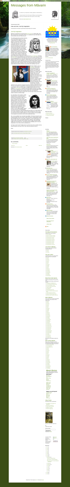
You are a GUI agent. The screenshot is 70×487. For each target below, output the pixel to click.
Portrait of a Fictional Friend (51, 458)
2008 (47, 453)
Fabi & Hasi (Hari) (49, 376)
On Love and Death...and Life (50, 285)
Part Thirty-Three (48, 337)
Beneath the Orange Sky (49, 405)
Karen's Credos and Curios (50, 114)
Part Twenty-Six (48, 329)
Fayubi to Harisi (48, 378)
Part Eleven (48, 312)
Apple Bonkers (49, 197)
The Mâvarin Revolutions (51, 232)
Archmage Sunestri (49, 392)
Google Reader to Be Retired (50, 204)
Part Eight (47, 265)
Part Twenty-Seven (49, 330)
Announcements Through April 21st (51, 89)
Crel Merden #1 (48, 385)
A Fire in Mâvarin (48, 234)
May (48, 469)
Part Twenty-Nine (48, 332)
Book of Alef (48, 375)
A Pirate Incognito (48, 287)
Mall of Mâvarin (48, 297)
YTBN (47, 226)
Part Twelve (48, 313)
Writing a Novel (49, 211)
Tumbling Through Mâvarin (51, 73)
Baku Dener (48, 395)
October (48, 463)
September (49, 464)
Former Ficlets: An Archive (50, 406)
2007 (47, 454)
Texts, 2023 (48, 145)
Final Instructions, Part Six (50, 243)
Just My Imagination (16, 31)
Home (27, 145)
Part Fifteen (48, 273)
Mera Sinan (48, 396)
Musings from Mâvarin (50, 101)
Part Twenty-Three (49, 326)
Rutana (47, 397)
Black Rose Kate (29, 33)
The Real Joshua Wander (50, 344)
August (48, 465)
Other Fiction (48, 400)
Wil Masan (47, 389)
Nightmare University (49, 407)
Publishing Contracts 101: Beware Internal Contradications (54, 152)
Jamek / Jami (48, 388)
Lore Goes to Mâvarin (50, 246)
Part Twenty (48, 322)
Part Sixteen (48, 274)
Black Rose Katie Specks (51, 278)
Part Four (47, 261)
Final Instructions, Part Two (50, 238)
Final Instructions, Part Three (50, 244)
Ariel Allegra (32, 67)
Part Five (47, 262)
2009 (47, 452)
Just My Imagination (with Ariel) (50, 292)
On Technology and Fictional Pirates (51, 284)
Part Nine (47, 266)
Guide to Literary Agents (50, 218)
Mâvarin (26, 133)
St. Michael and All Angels (50, 115)
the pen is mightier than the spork (52, 174)
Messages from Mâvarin (28, 5)
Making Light (48, 144)
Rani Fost (47, 384)
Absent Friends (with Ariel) (50, 289)
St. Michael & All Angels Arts (51, 88)
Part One (47, 257)
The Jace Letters (49, 254)
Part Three (47, 252)
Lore (47, 377)
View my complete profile (49, 57)
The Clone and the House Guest (51, 286)
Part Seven (47, 264)
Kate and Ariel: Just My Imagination (52, 459)
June (48, 468)
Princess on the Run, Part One (50, 235)
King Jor (47, 379)
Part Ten (47, 267)
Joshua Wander (18, 88)
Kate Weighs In (48, 288)
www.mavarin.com (27, 19)
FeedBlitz (50, 431)
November (48, 457)
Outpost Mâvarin (49, 79)
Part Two (47, 302)
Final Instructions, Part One (50, 237)
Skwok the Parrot (48, 393)
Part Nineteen (48, 321)
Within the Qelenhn (49, 210)
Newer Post (13, 145)
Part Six (47, 263)
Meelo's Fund (48, 198)
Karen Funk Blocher (54, 46)
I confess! (48, 95)
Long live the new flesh (50, 175)
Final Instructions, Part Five (50, 242)
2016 (47, 448)
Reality (29, 133)
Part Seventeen (48, 275)
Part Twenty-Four (48, 327)
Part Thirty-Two (48, 336)
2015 (47, 449)
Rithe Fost (47, 380)
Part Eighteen (48, 320)
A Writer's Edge (49, 224)
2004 (47, 473)
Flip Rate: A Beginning (49, 408)
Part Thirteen (48, 271)
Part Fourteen (48, 272)
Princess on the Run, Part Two (50, 236)
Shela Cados (48, 387)
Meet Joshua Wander (50, 340)
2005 (47, 472)
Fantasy (24, 133)
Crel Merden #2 (48, 386)
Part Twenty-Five (48, 328)
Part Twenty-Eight (48, 331)
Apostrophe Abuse (49, 168)
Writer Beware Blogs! (50, 150)
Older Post (40, 145)
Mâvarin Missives (51, 370)
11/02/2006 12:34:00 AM (28, 131)
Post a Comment (14, 143)
